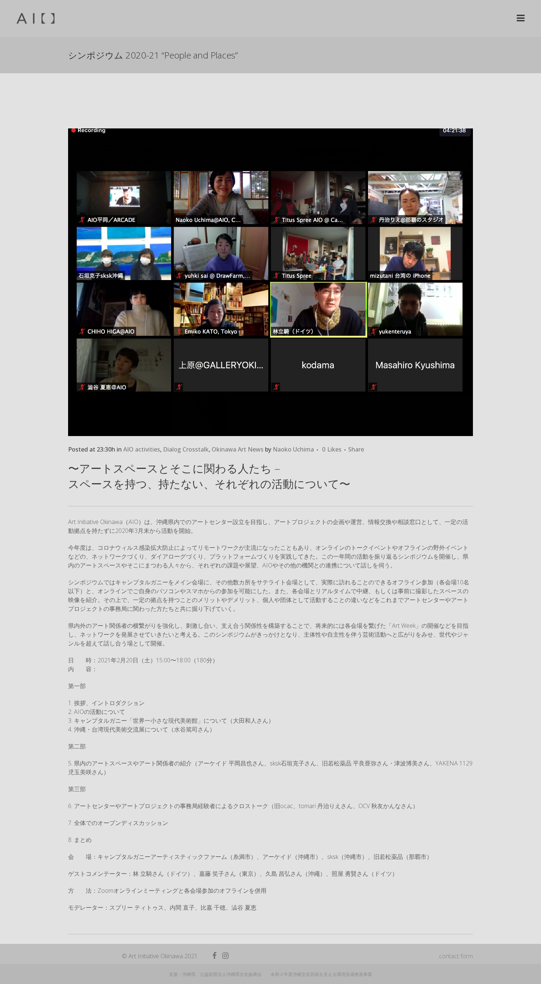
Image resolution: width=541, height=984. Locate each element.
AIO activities (141, 449)
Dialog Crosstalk (186, 449)
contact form (456, 956)
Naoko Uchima (293, 449)
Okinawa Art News (238, 449)
